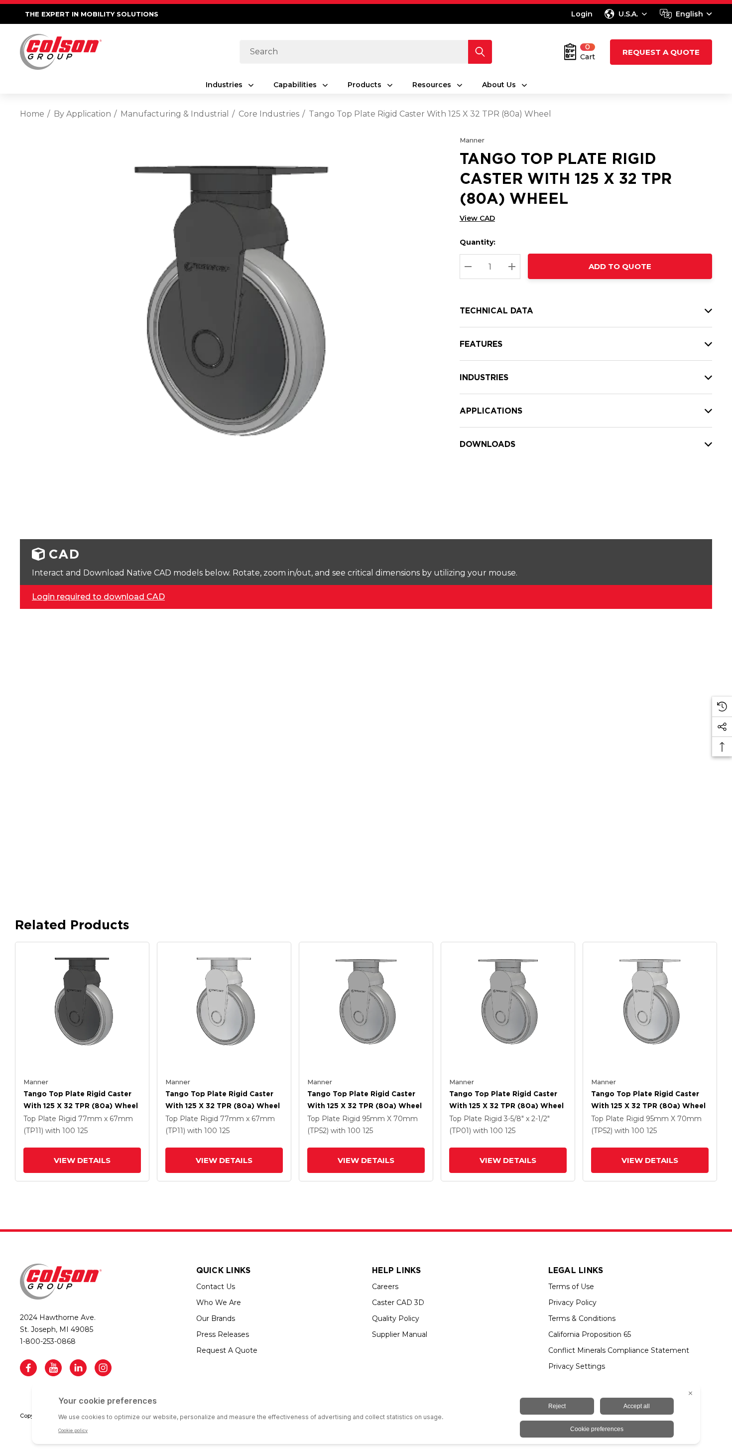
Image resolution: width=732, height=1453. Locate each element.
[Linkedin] (78, 1367)
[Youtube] (53, 1367)
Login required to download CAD (98, 596)
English (689, 13)
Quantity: (477, 242)
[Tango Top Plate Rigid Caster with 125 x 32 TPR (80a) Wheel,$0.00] (82, 1009)
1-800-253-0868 (48, 1341)
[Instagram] (103, 1367)
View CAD (477, 218)
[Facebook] (28, 1367)
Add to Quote (620, 266)
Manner (472, 140)
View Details (82, 1160)
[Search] (480, 52)
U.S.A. (628, 13)
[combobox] (686, 14)
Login (582, 13)
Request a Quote (661, 52)
